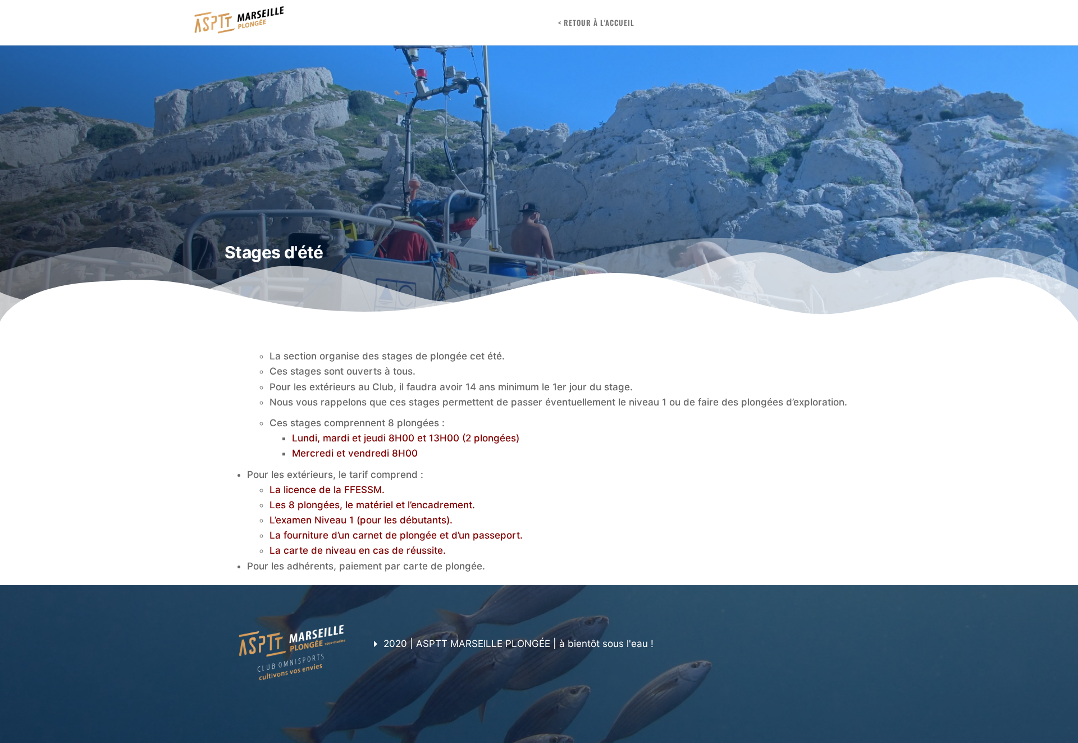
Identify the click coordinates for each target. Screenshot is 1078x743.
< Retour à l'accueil (596, 22)
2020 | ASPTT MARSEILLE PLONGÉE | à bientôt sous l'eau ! (518, 643)
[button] (607, 644)
